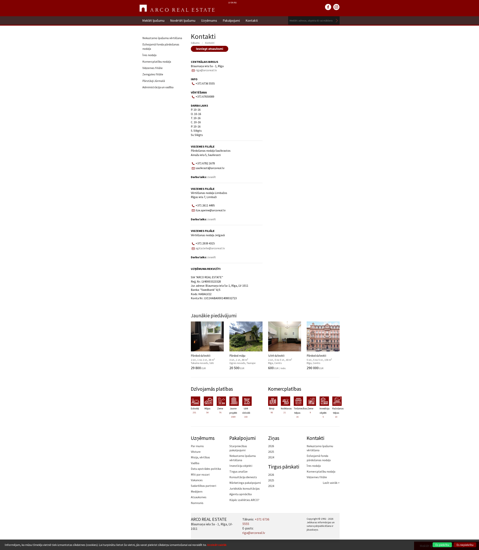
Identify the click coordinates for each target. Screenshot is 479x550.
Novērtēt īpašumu (182, 20)
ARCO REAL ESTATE (177, 8)
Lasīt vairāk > (331, 483)
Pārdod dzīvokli (205, 357)
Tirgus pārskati (283, 466)
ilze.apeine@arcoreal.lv (210, 210)
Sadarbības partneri (203, 486)
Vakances (197, 480)
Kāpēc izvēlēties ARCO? (244, 500)
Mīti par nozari (200, 474)
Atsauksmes (198, 497)
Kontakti (251, 20)
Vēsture (196, 452)
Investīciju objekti (240, 466)
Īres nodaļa (149, 55)
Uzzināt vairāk (217, 545)
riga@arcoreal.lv (206, 70)
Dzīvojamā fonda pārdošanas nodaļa (160, 46)
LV (229, 2)
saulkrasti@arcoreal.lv (210, 168)
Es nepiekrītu (465, 545)
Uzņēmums (209, 20)
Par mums (197, 446)
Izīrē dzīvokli (283, 357)
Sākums (195, 43)
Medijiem (196, 491)
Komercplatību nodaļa (156, 61)
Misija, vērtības (200, 457)
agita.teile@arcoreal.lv (210, 248)
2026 (271, 446)
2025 (271, 452)
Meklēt (337, 20)
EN (232, 2)
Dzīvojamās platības (212, 389)
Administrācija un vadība (157, 87)
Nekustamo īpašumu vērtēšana (162, 38)
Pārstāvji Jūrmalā (153, 81)
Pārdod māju (244, 357)
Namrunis (197, 503)
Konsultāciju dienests (243, 477)
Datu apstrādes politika (206, 469)
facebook (328, 7)
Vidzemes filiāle (152, 68)
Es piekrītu (442, 545)
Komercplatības (284, 389)
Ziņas (273, 438)
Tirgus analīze (238, 471)
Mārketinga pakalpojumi (245, 483)
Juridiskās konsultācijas (244, 488)
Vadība (195, 463)
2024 (271, 457)
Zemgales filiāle (152, 74)
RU (235, 2)
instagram (336, 7)
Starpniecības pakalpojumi (238, 448)
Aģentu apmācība (240, 494)
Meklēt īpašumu (153, 20)
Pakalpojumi (231, 20)
